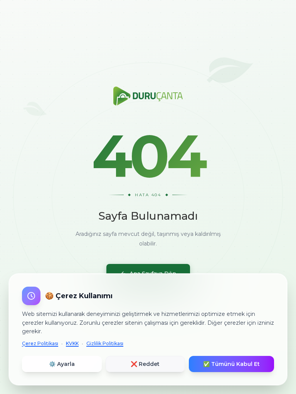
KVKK (72, 343)
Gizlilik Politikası (104, 343)
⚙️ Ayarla (62, 364)
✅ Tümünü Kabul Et (231, 364)
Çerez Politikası (40, 343)
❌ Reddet (145, 364)
